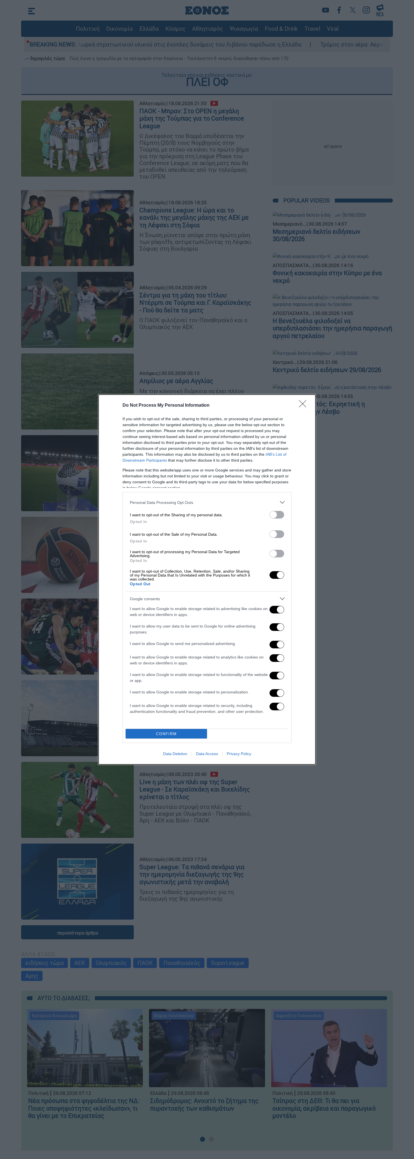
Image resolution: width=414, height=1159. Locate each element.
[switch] (277, 515)
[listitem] (207, 502)
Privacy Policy (239, 753)
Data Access (207, 753)
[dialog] (207, 579)
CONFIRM (166, 734)
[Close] (304, 405)
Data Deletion (175, 753)
